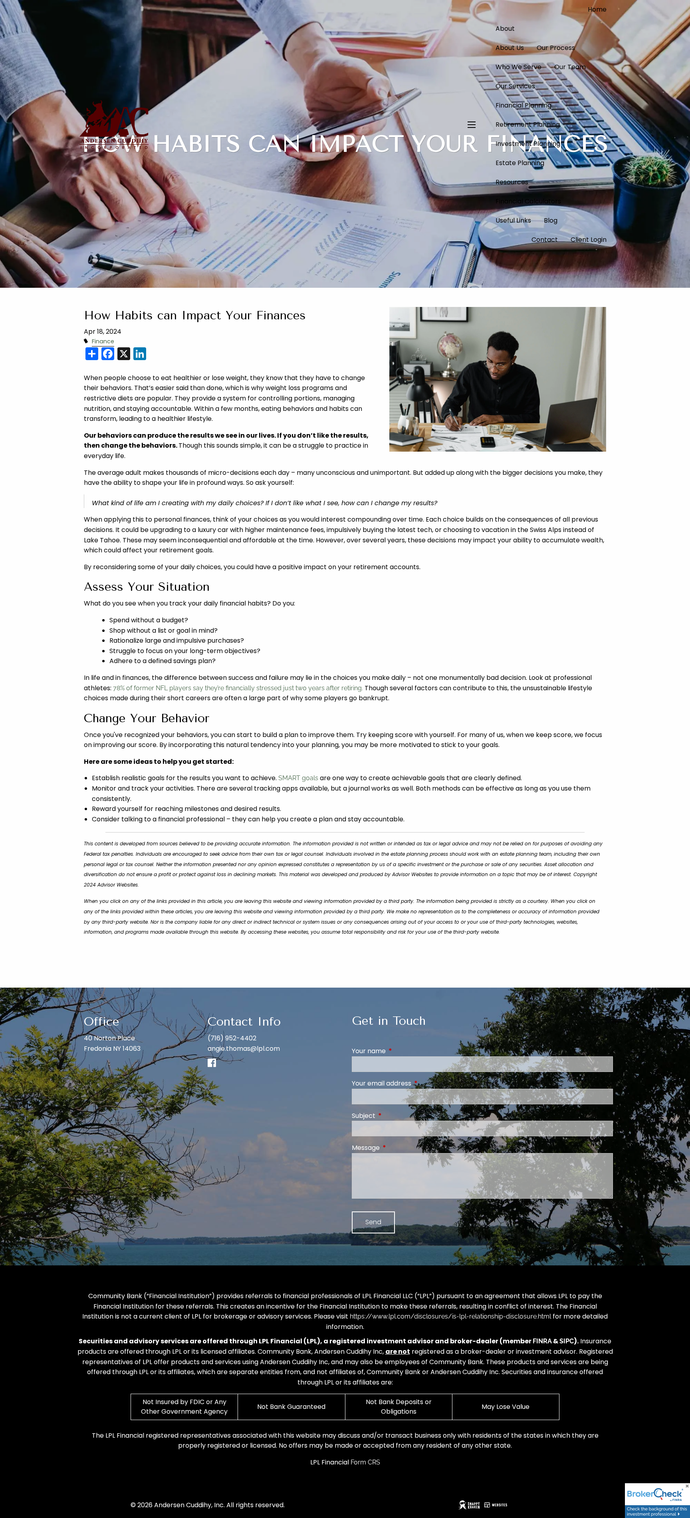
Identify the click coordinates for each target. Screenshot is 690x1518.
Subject (395, 1115)
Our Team (570, 67)
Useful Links (513, 220)
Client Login (589, 239)
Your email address (413, 1083)
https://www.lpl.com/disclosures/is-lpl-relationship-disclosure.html (450, 1316)
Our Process (556, 47)
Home (597, 9)
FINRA (542, 1341)
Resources (512, 182)
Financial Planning (523, 105)
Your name (401, 1051)
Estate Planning (520, 162)
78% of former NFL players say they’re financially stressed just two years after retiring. (238, 688)
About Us (510, 47)
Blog (550, 220)
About (505, 28)
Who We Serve (518, 67)
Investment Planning (528, 143)
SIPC (566, 1341)
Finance (103, 341)
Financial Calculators (528, 201)
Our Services (515, 86)
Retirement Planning (528, 124)
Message (398, 1147)
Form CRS (365, 1462)
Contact (544, 239)
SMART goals (298, 778)
